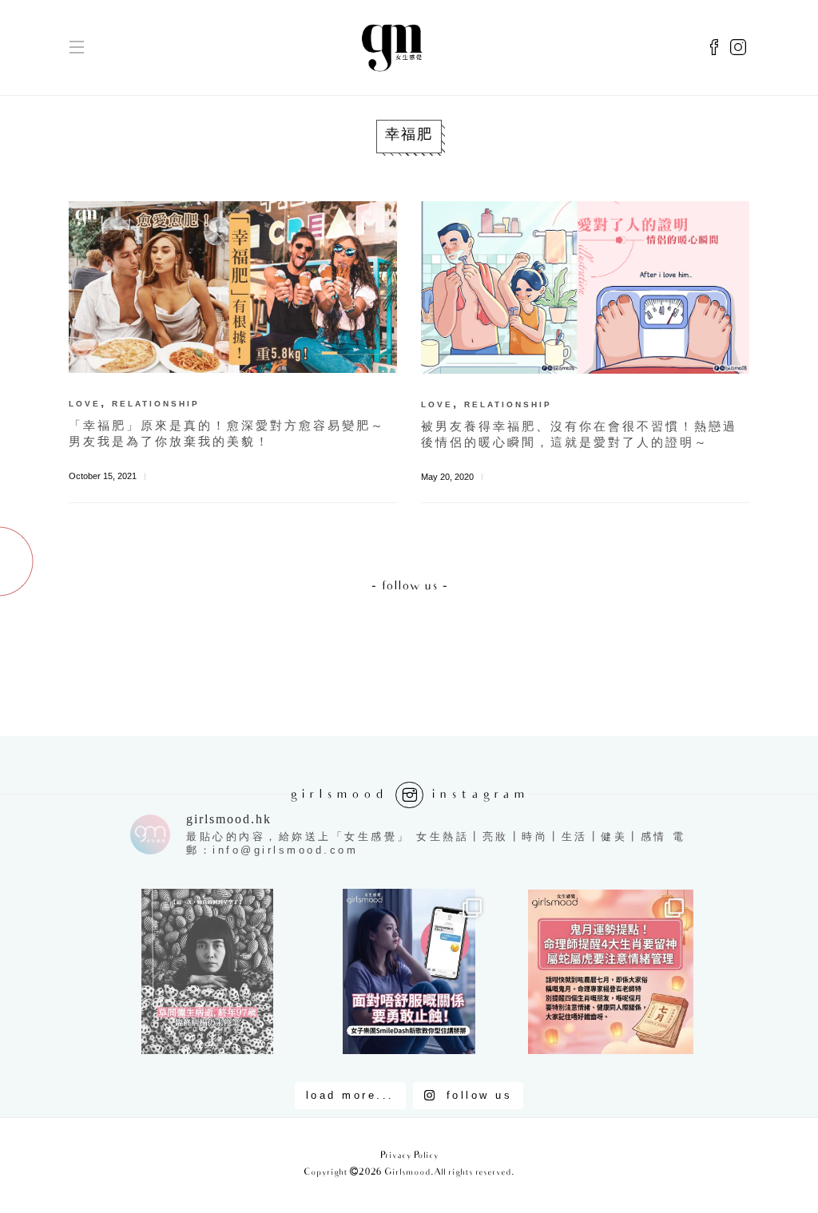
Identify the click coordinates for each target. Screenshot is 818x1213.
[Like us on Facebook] (714, 48)
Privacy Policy (409, 1156)
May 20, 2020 (447, 477)
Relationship (156, 403)
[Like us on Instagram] (738, 48)
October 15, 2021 (103, 476)
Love (85, 403)
